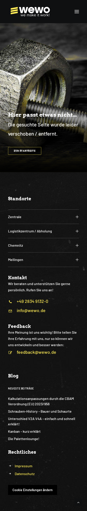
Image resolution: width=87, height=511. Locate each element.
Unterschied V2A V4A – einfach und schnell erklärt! (41, 421)
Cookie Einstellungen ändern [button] (32, 490)
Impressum (23, 466)
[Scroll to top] (78, 502)
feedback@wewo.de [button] (36, 352)
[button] (76, 11)
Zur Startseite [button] (24, 150)
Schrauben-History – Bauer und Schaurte (40, 411)
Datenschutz (25, 474)
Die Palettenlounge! (23, 439)
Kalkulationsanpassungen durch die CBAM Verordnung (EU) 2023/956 (41, 401)
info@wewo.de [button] (31, 310)
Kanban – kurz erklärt (24, 431)
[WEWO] (29, 11)
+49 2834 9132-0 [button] (32, 301)
